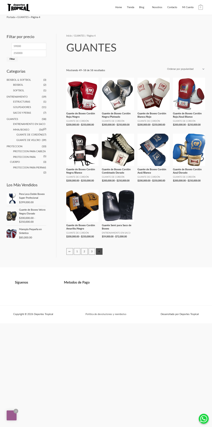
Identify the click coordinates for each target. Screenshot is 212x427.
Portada (11, 17)
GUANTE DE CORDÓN (29, 135)
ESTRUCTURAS (21, 102)
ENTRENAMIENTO (17, 97)
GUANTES (23, 17)
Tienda (130, 7)
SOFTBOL (18, 90)
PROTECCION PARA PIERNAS (29, 167)
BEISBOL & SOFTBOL (19, 80)
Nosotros (157, 7)
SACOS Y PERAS (22, 113)
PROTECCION (14, 146)
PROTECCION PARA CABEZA (29, 151)
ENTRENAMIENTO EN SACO (29, 124)
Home (118, 7)
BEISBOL (18, 85)
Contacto (172, 7)
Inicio (69, 36)
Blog (141, 7)
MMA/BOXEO (21, 130)
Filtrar (12, 59)
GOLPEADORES (22, 107)
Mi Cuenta (187, 7)
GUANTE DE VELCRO (28, 140)
